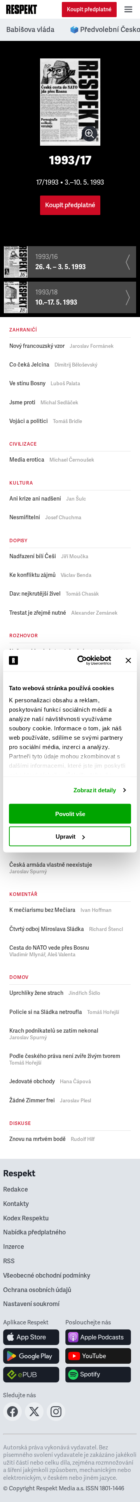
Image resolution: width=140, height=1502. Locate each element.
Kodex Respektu (26, 1218)
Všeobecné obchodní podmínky (46, 1276)
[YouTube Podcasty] (98, 1356)
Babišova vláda (30, 29)
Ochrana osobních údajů (37, 1290)
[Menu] (128, 9)
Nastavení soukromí (31, 1304)
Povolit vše (70, 813)
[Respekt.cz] (21, 9)
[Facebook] (12, 1418)
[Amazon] (31, 1374)
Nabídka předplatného (34, 1232)
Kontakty (16, 1204)
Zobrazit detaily (95, 790)
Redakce (15, 1189)
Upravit (65, 836)
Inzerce (13, 1247)
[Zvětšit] (89, 133)
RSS (9, 1261)
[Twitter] (34, 1418)
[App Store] (31, 1337)
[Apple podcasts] (98, 1337)
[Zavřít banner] (128, 660)
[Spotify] (98, 1374)
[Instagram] (56, 1418)
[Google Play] (31, 1356)
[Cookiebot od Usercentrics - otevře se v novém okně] (82, 661)
